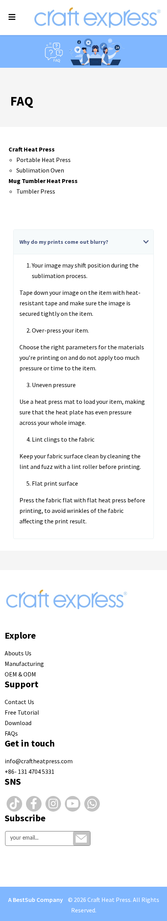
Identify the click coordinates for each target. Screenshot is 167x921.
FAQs (11, 733)
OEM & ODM (20, 674)
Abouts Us (18, 653)
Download (18, 723)
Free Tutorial (22, 712)
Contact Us (19, 702)
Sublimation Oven (40, 170)
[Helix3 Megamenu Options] (12, 17)
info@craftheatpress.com (39, 761)
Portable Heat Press (43, 160)
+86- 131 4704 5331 (29, 771)
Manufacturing (24, 663)
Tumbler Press (35, 191)
